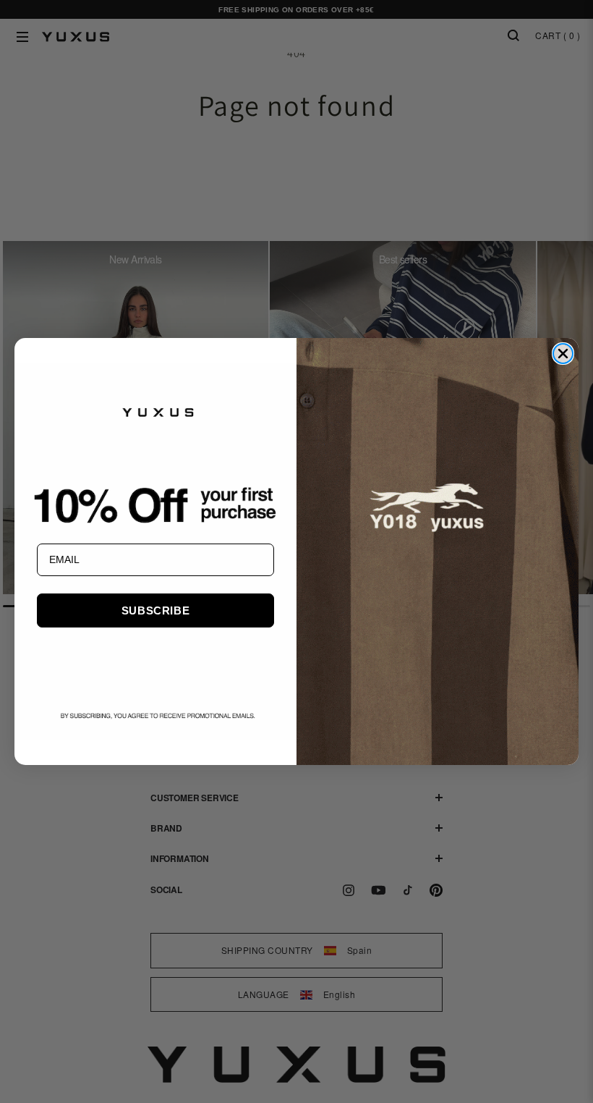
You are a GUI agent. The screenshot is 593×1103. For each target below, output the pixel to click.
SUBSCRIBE (155, 610)
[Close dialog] (563, 353)
